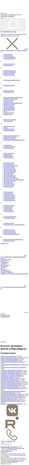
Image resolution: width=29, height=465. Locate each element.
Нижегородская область (10, 137)
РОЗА (2, 31)
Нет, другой (11, 16)
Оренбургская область (9, 146)
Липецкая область (8, 121)
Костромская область (9, 107)
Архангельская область (10, 57)
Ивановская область (9, 90)
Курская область (8, 114)
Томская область (8, 208)
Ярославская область (9, 240)
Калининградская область (10, 98)
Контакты (3, 261)
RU (1, 288)
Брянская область (8, 65)
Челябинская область (9, 230)
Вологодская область (9, 73)
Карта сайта (21, 448)
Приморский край (8, 156)
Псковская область (9, 157)
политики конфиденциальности (15, 460)
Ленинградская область (10, 119)
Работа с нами (4, 265)
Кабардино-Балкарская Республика (13, 97)
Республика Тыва (8, 182)
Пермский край (8, 154)
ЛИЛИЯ (6, 31)
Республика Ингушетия (10, 169)
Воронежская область (9, 75)
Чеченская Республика (10, 231)
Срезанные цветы (8, 353)
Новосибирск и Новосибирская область (14, 140)
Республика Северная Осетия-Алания (14, 179)
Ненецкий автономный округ (11, 135)
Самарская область (9, 192)
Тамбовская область (9, 205)
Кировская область (9, 105)
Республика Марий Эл (10, 175)
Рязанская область (8, 186)
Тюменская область (9, 211)
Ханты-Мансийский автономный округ (14, 224)
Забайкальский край (9, 85)
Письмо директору (13, 448)
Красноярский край (9, 110)
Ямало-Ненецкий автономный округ (13, 239)
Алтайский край (8, 54)
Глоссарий (3, 266)
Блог (2, 268)
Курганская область (9, 113)
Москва (3, 50)
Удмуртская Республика (10, 216)
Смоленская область (9, 199)
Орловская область (9, 148)
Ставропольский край (9, 200)
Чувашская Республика (10, 232)
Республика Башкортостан (11, 165)
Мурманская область (9, 130)
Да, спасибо (4, 16)
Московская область (9, 129)
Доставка (3, 264)
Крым (5, 111)
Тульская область (8, 210)
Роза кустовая (12, 31)
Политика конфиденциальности (9, 446)
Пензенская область (9, 153)
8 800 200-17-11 (5, 243)
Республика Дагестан (9, 168)
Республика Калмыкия (10, 171)
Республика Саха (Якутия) (11, 178)
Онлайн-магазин (23, 273)
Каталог (3, 258)
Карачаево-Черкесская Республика (13, 103)
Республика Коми (8, 174)
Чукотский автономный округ (12, 234)
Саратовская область (9, 194)
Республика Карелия (9, 172)
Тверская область (8, 207)
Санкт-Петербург (9, 50)
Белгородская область (9, 64)
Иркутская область (9, 92)
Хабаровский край (9, 223)
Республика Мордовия (10, 176)
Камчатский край (8, 101)
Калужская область (9, 100)
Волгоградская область (10, 72)
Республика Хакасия (9, 184)
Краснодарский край (9, 108)
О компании (4, 262)
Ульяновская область (9, 218)
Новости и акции (5, 259)
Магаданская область (9, 126)
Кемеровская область (9, 104)
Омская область (8, 145)
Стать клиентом (5, 271)
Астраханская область (9, 58)
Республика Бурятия (9, 167)
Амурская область (8, 56)
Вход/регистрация (14, 273)
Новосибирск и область (20, 50)
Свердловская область (9, 197)
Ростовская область (9, 185)
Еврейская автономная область (12, 80)
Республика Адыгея (9, 162)
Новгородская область (9, 138)
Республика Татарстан (10, 181)
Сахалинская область (9, 196)
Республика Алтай (9, 164)
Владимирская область (10, 70)
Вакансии (3, 269)
